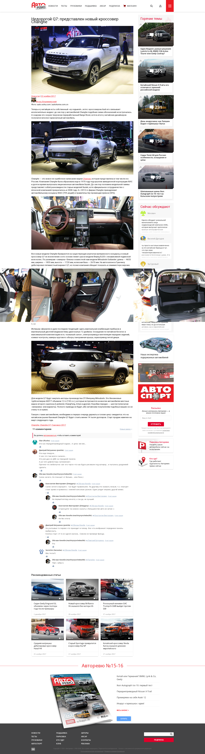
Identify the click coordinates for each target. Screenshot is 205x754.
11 (131, 598)
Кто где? (60, 740)
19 (62, 598)
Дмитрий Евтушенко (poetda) (51, 450)
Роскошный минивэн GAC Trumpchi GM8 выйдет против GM (117, 606)
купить (124, 719)
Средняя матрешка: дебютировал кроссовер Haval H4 (45, 646)
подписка (159, 740)
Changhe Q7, (46, 425)
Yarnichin (90, 560)
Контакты (86, 740)
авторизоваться (50, 435)
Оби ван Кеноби (84, 484)
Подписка (114, 6)
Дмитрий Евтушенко (95, 540)
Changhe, (35, 425)
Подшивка (91, 6)
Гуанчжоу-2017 (59, 425)
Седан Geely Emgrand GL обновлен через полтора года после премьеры (45, 606)
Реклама (85, 743)
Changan (87, 179)
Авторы (85, 733)
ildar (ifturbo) (44, 440)
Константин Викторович (96, 496)
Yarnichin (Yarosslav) (54, 550)
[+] (40, 447)
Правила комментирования (114, 751)
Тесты (64, 6)
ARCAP (103, 6)
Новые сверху (125, 429)
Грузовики (76, 6)
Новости (53, 6)
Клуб (58, 743)
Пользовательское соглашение (92, 751)
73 (62, 638)
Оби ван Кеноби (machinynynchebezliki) (55, 474)
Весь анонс (122, 710)
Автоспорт (36, 743)
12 (96, 598)
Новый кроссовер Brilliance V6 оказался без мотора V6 (81, 604)
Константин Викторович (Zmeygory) (61, 483)
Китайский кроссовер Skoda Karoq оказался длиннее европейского (116, 646)
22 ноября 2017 (48, 96)
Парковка (61, 736)
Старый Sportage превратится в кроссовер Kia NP (82, 644)
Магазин (132, 6)
